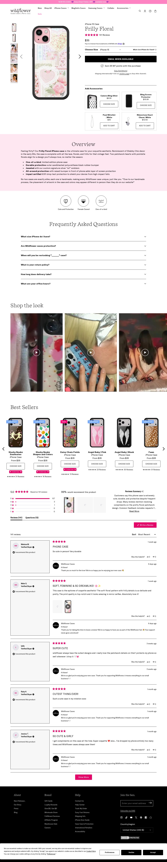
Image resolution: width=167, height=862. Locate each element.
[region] (83, 505)
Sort (134, 534)
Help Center (80, 805)
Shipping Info (80, 816)
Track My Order (81, 808)
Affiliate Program (51, 820)
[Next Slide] (104, 505)
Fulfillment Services (52, 816)
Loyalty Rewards (50, 805)
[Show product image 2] (14, 38)
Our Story (17, 805)
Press (16, 808)
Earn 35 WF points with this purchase (123, 66)
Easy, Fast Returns (82, 812)
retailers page (124, 74)
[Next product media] (80, 56)
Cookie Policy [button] (91, 851)
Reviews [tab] (16, 518)
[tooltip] (143, 491)
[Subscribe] (150, 803)
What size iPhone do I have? (143, 49)
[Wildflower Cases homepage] (20, 11)
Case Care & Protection (84, 824)
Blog (15, 812)
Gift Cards (48, 801)
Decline (131, 852)
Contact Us (79, 801)
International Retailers (83, 828)
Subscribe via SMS (127, 811)
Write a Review (148, 526)
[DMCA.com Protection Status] (136, 838)
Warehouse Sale (50, 824)
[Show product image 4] (14, 58)
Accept (153, 852)
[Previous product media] (21, 56)
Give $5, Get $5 (50, 808)
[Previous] (4, 449)
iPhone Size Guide (82, 820)
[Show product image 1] (14, 28)
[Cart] (155, 11)
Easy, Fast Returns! (120, 71)
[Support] (150, 11)
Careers (47, 828)
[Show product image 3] (14, 48)
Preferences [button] (51, 854)
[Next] (163, 449)
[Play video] (36, 352)
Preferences (109, 852)
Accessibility (80, 831)
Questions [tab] (31, 518)
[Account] (145, 11)
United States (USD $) (133, 830)
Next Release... (20, 801)
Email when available (120, 59)
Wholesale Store (51, 812)
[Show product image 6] (14, 78)
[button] (139, 11)
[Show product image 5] (14, 68)
